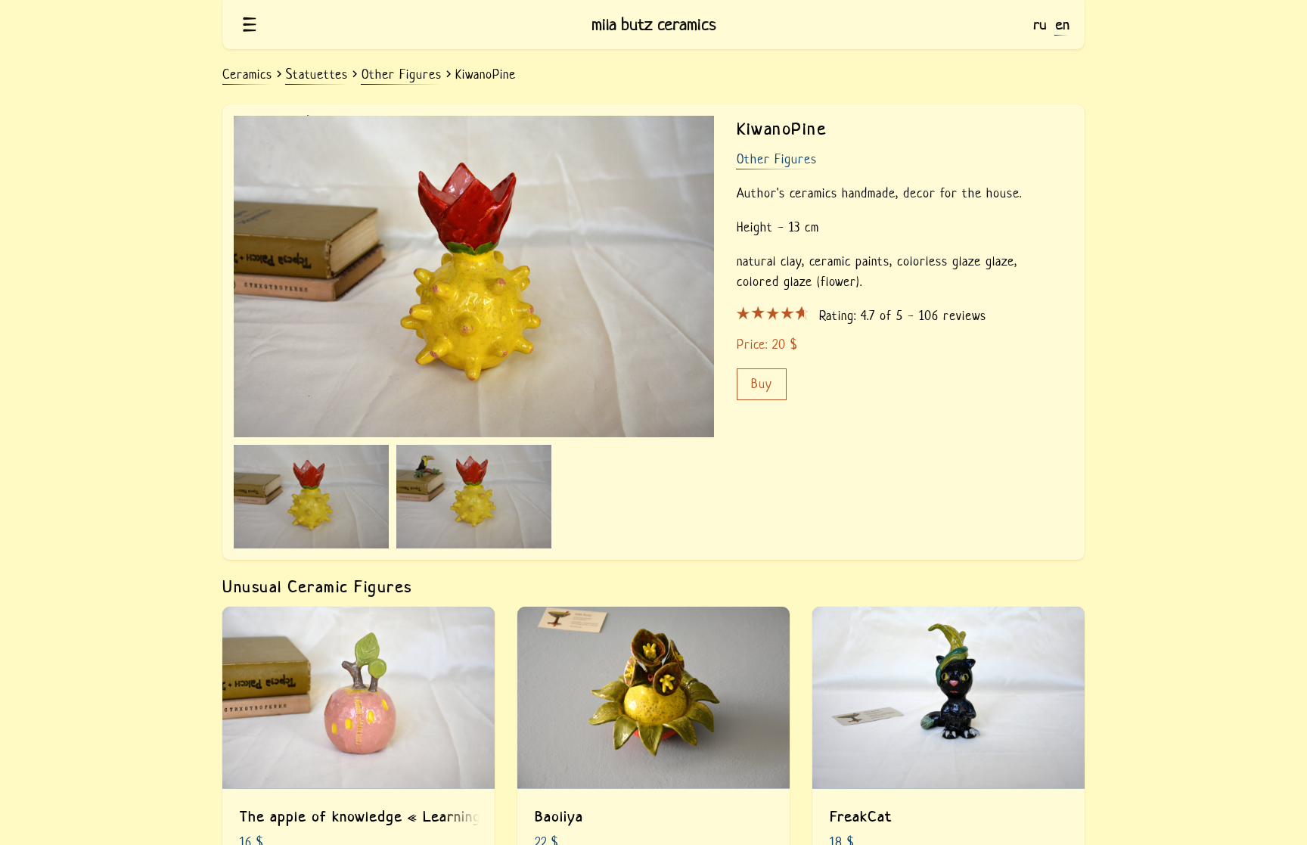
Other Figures (777, 159)
